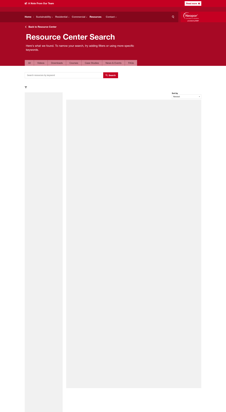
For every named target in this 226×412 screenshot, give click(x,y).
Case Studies (92, 63)
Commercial (78, 16)
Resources (95, 16)
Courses (73, 63)
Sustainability (43, 16)
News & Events (113, 63)
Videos (40, 63)
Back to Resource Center (42, 26)
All (29, 63)
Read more (191, 3)
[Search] (173, 17)
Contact (110, 16)
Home (28, 16)
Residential (61, 16)
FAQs (131, 63)
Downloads (57, 63)
